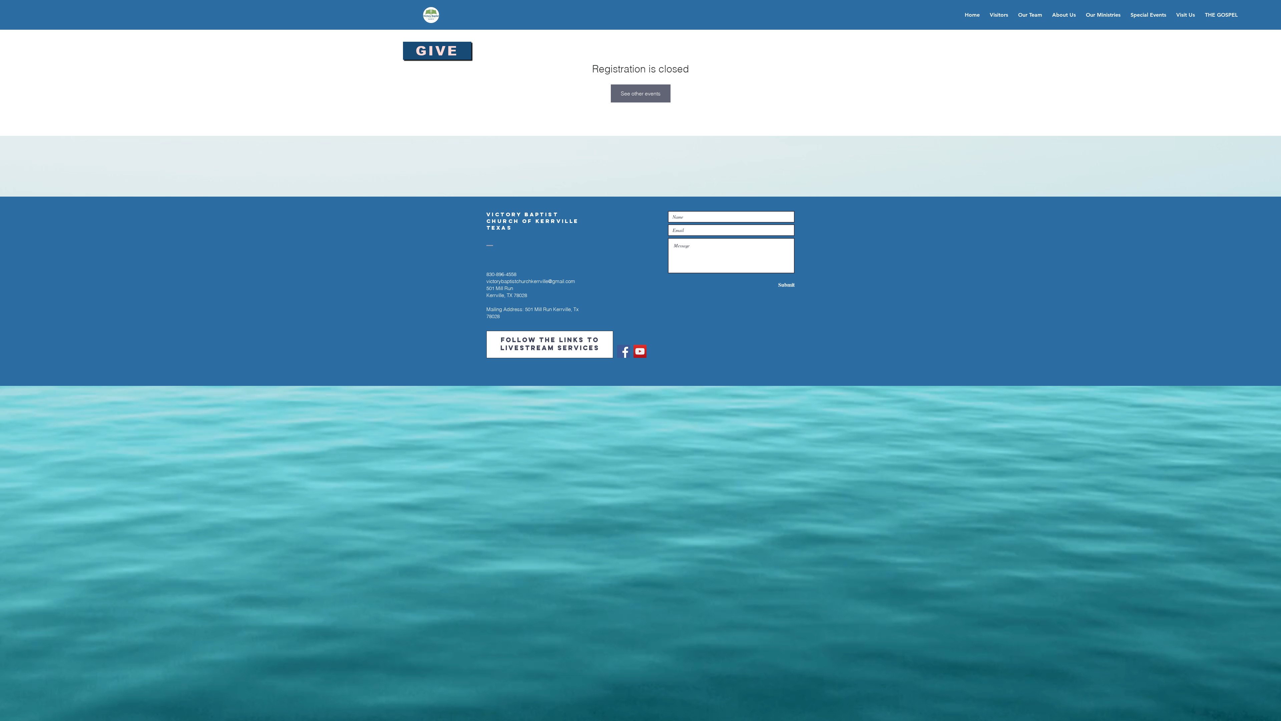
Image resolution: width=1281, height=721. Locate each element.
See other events (641, 93)
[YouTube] (640, 351)
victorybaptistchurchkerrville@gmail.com (530, 281)
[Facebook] (623, 351)
